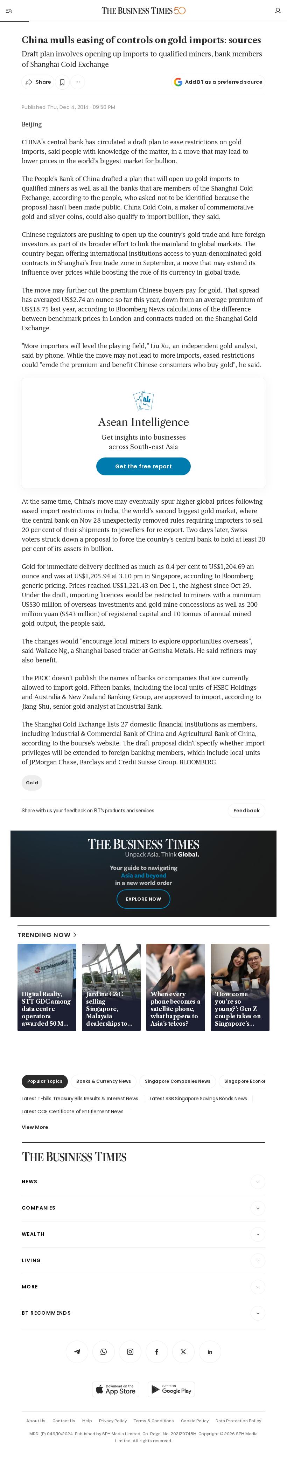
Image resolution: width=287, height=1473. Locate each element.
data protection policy (238, 1420)
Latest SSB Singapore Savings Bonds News (198, 1098)
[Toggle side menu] (8, 10)
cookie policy (195, 1420)
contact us (63, 1420)
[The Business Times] (137, 10)
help (87, 1420)
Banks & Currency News (103, 1081)
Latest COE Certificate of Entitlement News (72, 1111)
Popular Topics (44, 1081)
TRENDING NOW (44, 934)
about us (36, 1420)
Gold (32, 782)
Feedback (246, 810)
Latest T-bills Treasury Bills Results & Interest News (80, 1098)
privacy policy (113, 1420)
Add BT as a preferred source (223, 81)
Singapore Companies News (177, 1081)
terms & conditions (154, 1420)
